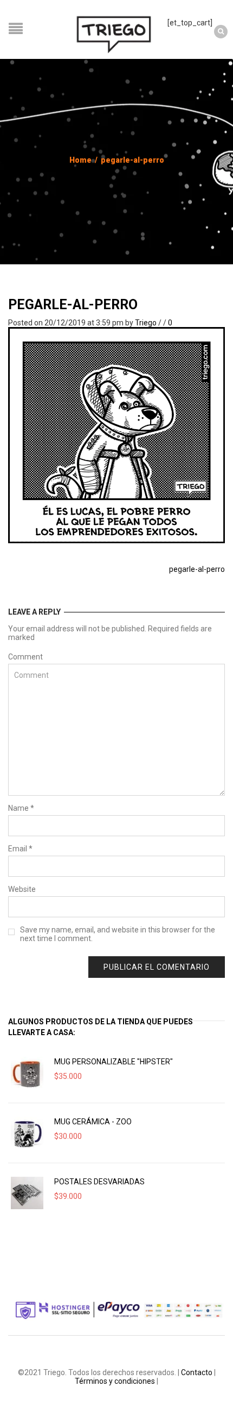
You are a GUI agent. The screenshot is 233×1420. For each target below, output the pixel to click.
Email (20, 848)
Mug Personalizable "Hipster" (113, 1061)
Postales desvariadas (99, 1181)
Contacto (196, 1372)
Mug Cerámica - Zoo (93, 1121)
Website (22, 889)
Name (21, 808)
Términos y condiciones (115, 1381)
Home (80, 160)
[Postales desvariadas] (27, 1193)
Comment (25, 656)
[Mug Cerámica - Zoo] (27, 1133)
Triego (146, 322)
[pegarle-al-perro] (116, 434)
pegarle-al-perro (73, 304)
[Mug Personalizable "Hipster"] (27, 1073)
